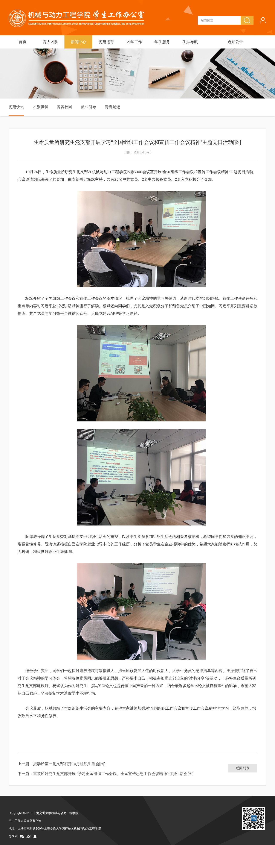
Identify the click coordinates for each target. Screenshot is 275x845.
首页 (22, 42)
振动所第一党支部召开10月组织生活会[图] (69, 764)
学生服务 (162, 42)
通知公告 (235, 42)
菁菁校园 (64, 107)
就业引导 (88, 107)
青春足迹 (112, 107)
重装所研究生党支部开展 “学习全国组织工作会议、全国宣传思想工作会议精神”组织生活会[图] (113, 774)
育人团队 (50, 42)
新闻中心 (78, 42)
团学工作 (134, 42)
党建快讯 (16, 107)
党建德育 (106, 42)
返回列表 (242, 768)
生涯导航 (190, 42)
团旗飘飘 (40, 107)
